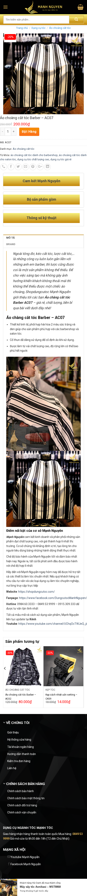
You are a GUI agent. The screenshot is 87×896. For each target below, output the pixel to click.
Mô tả (10, 237)
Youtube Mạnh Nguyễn (25, 857)
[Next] (82, 676)
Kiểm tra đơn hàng (18, 761)
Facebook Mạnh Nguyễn (26, 864)
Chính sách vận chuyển (21, 812)
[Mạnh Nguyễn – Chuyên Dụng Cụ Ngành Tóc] (43, 7)
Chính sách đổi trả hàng (22, 805)
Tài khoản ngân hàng (20, 746)
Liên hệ (11, 768)
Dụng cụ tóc (39, 27)
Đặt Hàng (29, 132)
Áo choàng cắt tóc (60, 27)
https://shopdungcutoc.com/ (36, 591)
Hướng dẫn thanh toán (21, 754)
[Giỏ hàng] (80, 7)
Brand (10, 244)
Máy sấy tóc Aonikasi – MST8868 (40, 886)
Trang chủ (22, 27)
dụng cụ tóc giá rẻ (60, 159)
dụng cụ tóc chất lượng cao (33, 159)
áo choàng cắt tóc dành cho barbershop (34, 155)
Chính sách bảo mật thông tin (26, 798)
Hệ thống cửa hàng (19, 739)
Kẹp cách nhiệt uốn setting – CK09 (61, 696)
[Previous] (5, 676)
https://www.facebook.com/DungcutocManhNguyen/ (53, 598)
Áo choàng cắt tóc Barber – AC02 (20, 696)
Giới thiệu (13, 732)
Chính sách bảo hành (20, 791)
